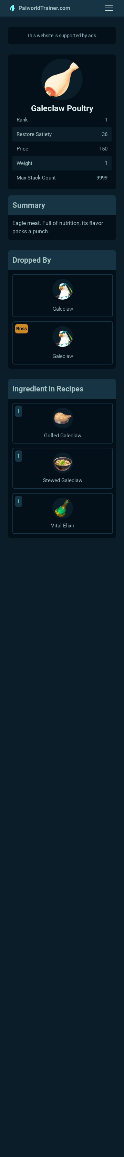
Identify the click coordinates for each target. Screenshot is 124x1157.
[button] (109, 8)
